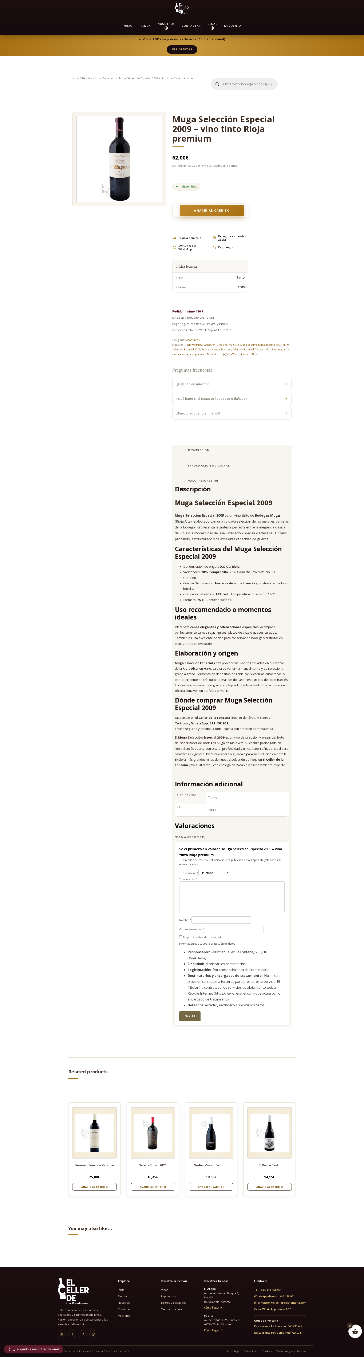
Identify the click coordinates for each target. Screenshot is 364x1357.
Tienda (145, 26)
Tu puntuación (188, 873)
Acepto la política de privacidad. (201, 937)
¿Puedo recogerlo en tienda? (198, 413)
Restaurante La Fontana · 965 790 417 (278, 1326)
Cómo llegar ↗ (213, 1307)
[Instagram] (62, 1334)
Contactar (191, 26)
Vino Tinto (232, 354)
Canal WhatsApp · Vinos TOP (272, 1309)
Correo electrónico (191, 929)
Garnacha (209, 345)
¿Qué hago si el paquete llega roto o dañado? (211, 398)
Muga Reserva (248, 345)
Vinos (96, 78)
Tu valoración (188, 879)
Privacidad (250, 1351)
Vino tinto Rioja (249, 354)
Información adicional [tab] (209, 465)
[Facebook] (72, 1334)
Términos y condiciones (291, 1351)
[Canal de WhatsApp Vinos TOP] (93, 1334)
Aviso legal (233, 1351)
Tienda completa (171, 1309)
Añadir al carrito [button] (94, 1186)
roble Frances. (222, 349)
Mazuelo (234, 345)
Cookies (267, 1351)
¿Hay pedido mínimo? (192, 384)
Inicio (127, 26)
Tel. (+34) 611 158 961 (267, 1290)
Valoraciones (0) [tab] (203, 481)
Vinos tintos (109, 78)
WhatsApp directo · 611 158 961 (274, 1296)
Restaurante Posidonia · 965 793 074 (277, 1332)
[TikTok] (83, 1334)
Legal (212, 24)
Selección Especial (243, 349)
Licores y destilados (173, 1303)
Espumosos (168, 1296)
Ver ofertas (182, 49)
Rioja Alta (207, 349)
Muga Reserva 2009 (269, 345)
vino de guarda (280, 349)
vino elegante (180, 354)
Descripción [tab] (199, 450)
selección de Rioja (244, 759)
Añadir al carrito (212, 210)
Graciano (222, 345)
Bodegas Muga (194, 345)
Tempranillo (262, 349)
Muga (275, 515)
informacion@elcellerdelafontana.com (280, 1303)
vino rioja (219, 354)
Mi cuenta (233, 26)
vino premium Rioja (201, 354)
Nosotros (166, 24)
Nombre (185, 920)
